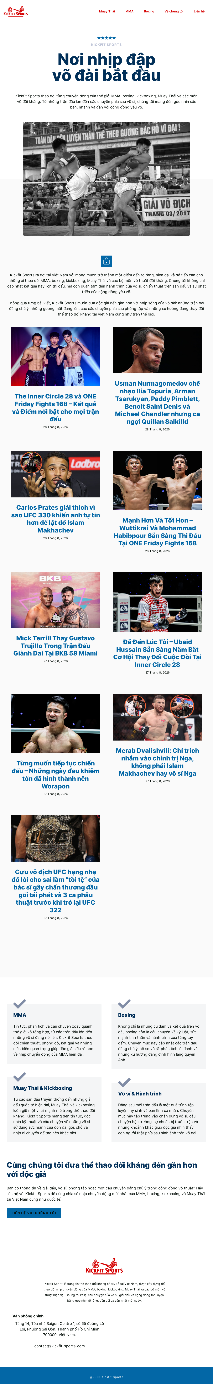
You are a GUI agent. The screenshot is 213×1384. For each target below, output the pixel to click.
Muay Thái (107, 11)
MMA (129, 11)
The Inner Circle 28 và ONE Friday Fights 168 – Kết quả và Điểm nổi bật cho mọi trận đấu (55, 407)
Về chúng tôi (174, 11)
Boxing (149, 11)
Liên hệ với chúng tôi (34, 1213)
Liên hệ (199, 11)
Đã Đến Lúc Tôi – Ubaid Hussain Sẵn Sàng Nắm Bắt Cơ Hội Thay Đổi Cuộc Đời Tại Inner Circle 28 (157, 653)
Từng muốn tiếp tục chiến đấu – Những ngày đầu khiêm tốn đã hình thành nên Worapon (56, 774)
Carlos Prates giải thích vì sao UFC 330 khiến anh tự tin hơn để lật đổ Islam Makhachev (55, 519)
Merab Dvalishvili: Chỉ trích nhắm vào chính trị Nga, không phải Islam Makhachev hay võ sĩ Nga (157, 762)
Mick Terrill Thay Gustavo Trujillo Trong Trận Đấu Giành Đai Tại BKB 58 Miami (55, 645)
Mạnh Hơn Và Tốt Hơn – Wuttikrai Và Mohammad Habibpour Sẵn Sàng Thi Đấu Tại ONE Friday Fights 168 (157, 532)
